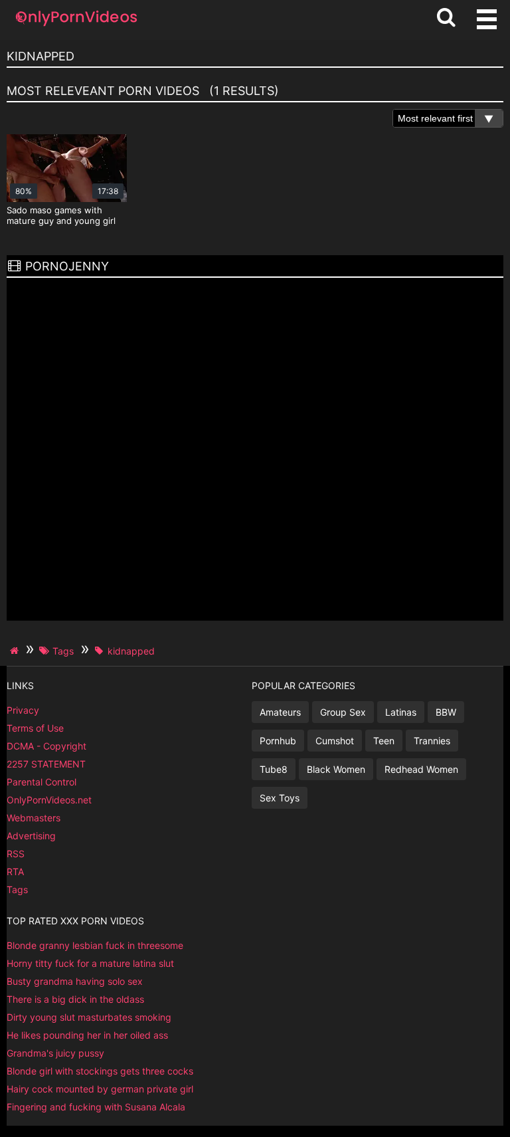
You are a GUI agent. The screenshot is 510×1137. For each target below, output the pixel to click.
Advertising (31, 835)
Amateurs (280, 712)
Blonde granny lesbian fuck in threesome (95, 945)
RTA (15, 871)
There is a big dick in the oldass (75, 999)
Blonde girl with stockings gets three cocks (100, 1071)
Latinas (400, 712)
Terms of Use (35, 728)
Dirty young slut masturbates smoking (89, 1017)
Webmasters (33, 817)
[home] (16, 651)
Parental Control (41, 781)
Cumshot (334, 740)
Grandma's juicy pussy (55, 1053)
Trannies (432, 740)
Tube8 (274, 769)
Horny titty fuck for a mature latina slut (90, 963)
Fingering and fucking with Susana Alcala (96, 1106)
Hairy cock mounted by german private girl (100, 1088)
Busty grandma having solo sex (75, 981)
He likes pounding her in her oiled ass (87, 1035)
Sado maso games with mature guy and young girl (61, 215)
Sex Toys (279, 797)
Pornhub (278, 740)
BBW (446, 712)
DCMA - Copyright (46, 746)
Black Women (336, 769)
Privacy (23, 710)
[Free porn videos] (76, 26)
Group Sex (343, 712)
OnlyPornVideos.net (49, 799)
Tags (17, 889)
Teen (383, 740)
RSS (16, 853)
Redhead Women (421, 769)
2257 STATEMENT (46, 764)
